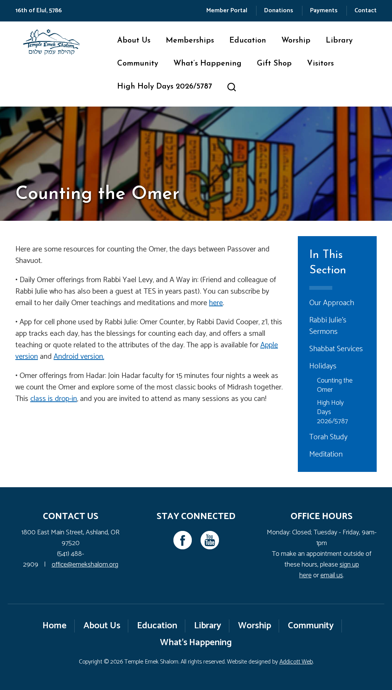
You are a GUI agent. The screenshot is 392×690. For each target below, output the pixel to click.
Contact (365, 10)
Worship (295, 40)
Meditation (326, 454)
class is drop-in (53, 399)
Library (339, 40)
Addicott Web (296, 662)
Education (247, 40)
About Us (133, 40)
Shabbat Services (336, 349)
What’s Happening (207, 63)
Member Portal (226, 10)
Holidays (322, 366)
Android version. (79, 356)
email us (331, 575)
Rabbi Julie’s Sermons (327, 326)
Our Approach (331, 303)
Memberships (190, 40)
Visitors (320, 63)
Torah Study (328, 437)
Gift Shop (274, 63)
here (216, 303)
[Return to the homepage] (51, 42)
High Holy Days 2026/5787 (164, 86)
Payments (324, 10)
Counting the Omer (335, 385)
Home (54, 625)
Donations (278, 10)
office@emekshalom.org (85, 564)
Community (137, 63)
